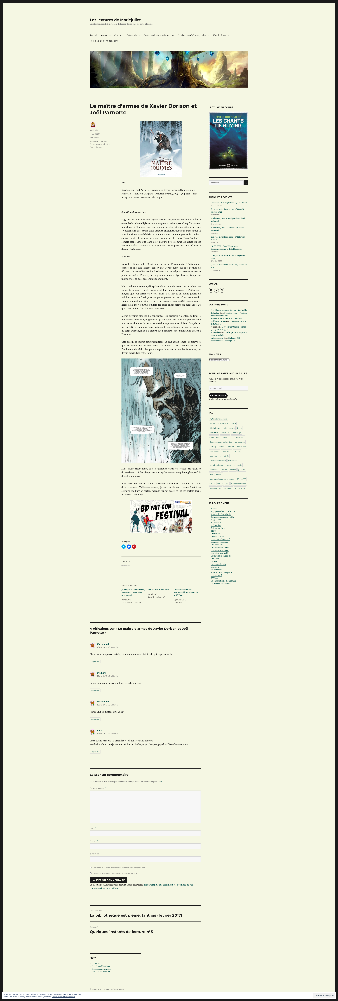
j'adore (237, 451)
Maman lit (215, 567)
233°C (213, 531)
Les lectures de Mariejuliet (115, 20)
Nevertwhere (216, 570)
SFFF (243, 479)
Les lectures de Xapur (220, 550)
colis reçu (225, 437)
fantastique (240, 442)
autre (233, 423)
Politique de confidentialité (104, 41)
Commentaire (98, 788)
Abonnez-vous (218, 395)
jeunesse (213, 456)
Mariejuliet (94, 130)
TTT (227, 484)
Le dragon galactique (219, 542)
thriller (220, 484)
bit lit (239, 428)
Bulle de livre (216, 525)
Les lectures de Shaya (220, 547)
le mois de (232, 460)
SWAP (212, 484)
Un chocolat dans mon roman (223, 581)
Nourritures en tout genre (221, 572)
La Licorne (215, 534)
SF (238, 479)
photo (224, 470)
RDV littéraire (219, 35)
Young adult (240, 488)
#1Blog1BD (94, 141)
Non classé (94, 138)
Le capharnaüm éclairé (220, 539)
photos (233, 470)
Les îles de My (216, 545)
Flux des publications (101, 966)
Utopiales (228, 488)
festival (222, 447)
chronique (214, 437)
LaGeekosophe (217, 338)
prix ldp (218, 474)
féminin (231, 447)
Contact (118, 35)
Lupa (99, 730)
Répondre (95, 661)
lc (220, 456)
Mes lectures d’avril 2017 (158, 590)
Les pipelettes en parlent (221, 556)
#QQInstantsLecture (218, 419)
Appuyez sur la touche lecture (223, 511)
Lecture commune (218, 460)
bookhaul (214, 433)
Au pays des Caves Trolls (221, 514)
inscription (226, 451)
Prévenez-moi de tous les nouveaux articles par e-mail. (116, 873)
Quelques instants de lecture (159, 35)
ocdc (240, 465)
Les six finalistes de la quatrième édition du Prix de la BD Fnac (186, 592)
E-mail (94, 841)
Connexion (96, 963)
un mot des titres (238, 484)
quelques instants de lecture (222, 479)
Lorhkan (214, 561)
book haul (224, 433)
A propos (106, 35)
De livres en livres (218, 528)
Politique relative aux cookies (63, 997)
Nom (93, 828)
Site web (94, 854)
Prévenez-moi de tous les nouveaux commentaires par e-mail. (119, 868)
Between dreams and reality (222, 517)
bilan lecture (229, 428)
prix (211, 474)
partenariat (214, 470)
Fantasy (213, 447)
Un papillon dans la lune (221, 584)
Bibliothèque (215, 428)
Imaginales (214, 451)
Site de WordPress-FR (101, 972)
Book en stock (217, 522)
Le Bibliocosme (217, 536)
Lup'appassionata (218, 564)
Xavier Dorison (96, 147)
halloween (241, 447)
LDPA (226, 456)
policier (241, 470)
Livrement (215, 559)
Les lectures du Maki (219, 553)
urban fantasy (215, 488)
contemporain (238, 437)
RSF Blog (214, 578)
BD (101, 141)
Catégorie (131, 35)
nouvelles (231, 465)
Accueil (93, 35)
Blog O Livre (216, 520)
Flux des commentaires (102, 969)
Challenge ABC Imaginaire (192, 35)
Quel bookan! (216, 575)
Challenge (236, 433)
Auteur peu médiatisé (219, 423)
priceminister (104, 144)
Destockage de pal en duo (221, 442)
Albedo (214, 509)
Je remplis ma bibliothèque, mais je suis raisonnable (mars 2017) (133, 592)
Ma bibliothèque (217, 465)
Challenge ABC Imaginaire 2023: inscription (229, 203)
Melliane (101, 672)
